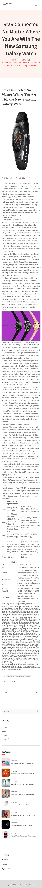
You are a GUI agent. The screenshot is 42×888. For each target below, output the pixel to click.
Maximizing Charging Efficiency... (22, 805)
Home (15, 59)
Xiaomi (4, 735)
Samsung (26, 59)
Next (36, 693)
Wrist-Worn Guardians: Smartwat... (23, 836)
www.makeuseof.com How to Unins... (23, 794)
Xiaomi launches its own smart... (22, 825)
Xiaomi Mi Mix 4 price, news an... (22, 784)
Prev (5, 693)
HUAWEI (4, 731)
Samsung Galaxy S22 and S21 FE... (23, 815)
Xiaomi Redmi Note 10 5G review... (23, 763)
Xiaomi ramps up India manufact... (23, 774)
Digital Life (5, 739)
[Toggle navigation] (36, 4)
